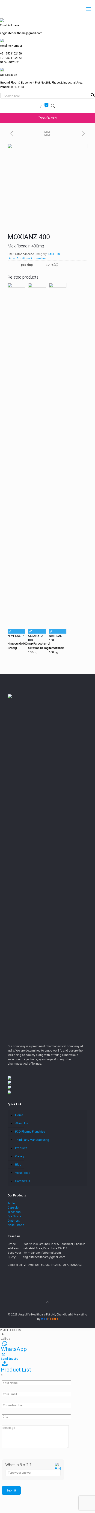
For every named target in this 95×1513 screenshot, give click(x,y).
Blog (18, 1164)
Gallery (19, 1156)
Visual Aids (22, 1172)
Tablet (12, 1203)
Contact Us (22, 1181)
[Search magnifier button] (92, 95)
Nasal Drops (16, 1225)
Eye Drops (14, 1216)
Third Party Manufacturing (32, 1140)
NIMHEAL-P (16, 635)
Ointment (14, 1220)
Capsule (13, 1207)
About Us (21, 1123)
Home (19, 1115)
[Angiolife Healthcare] (47, 9)
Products (21, 1148)
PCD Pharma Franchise (30, 1131)
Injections (14, 1212)
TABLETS (54, 254)
